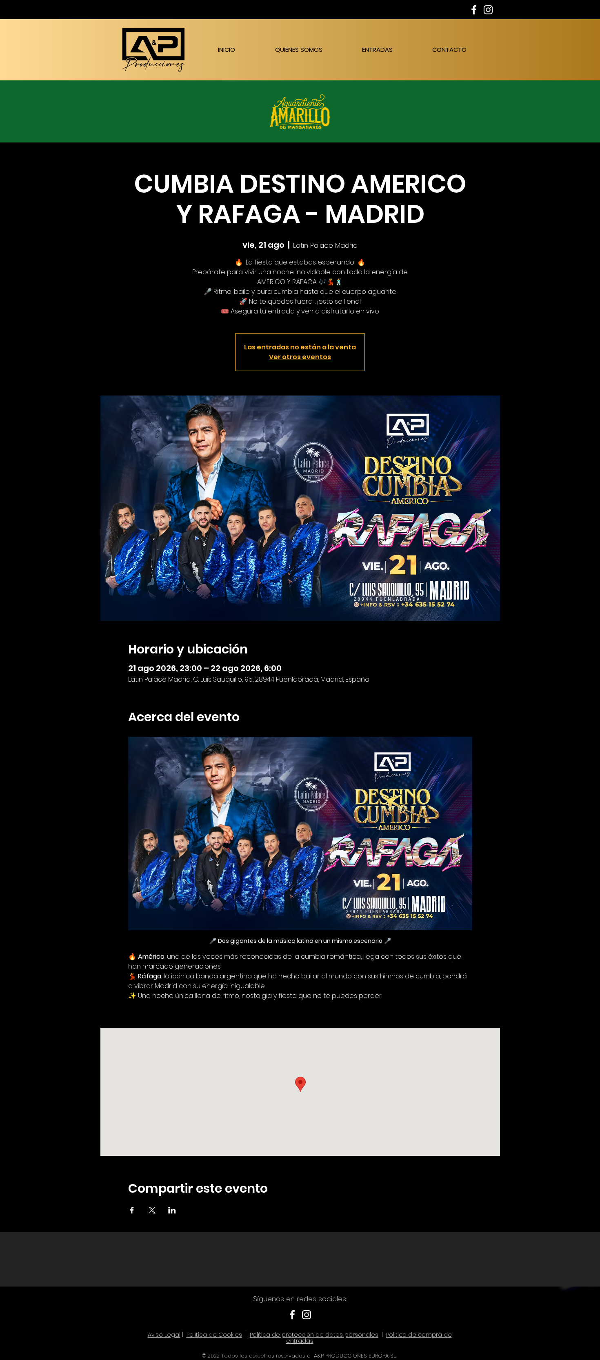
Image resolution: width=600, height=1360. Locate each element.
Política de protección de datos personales (314, 1335)
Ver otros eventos (300, 357)
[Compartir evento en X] (152, 1210)
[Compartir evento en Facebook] (132, 1210)
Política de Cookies (214, 1335)
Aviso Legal (164, 1335)
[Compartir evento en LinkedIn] (172, 1210)
